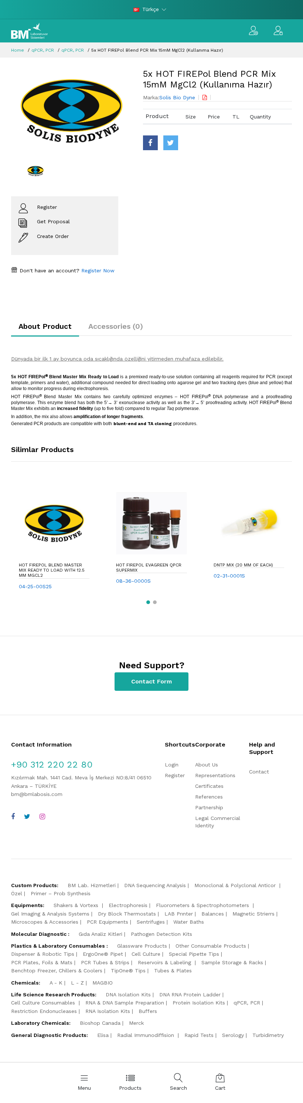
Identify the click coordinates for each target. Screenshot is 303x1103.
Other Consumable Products (211, 946)
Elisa (103, 1035)
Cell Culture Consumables (44, 1003)
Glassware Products (142, 946)
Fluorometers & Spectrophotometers (203, 905)
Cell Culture (146, 954)
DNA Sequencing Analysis (155, 885)
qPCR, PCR (42, 50)
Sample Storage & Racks (232, 962)
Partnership (209, 807)
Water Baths (188, 922)
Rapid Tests (199, 1035)
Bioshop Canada (100, 1023)
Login (171, 765)
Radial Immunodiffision (146, 1035)
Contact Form (151, 681)
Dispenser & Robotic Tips (42, 954)
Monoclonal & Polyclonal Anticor (236, 885)
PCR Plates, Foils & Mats (41, 962)
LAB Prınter (178, 914)
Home (17, 50)
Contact (259, 772)
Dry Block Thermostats (127, 914)
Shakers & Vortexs (77, 905)
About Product (45, 326)
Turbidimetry (268, 1035)
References (209, 797)
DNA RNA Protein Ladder (190, 994)
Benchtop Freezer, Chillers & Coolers (56, 970)
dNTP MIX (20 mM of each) (243, 565)
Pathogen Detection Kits (161, 934)
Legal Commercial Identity (217, 821)
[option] (71, 111)
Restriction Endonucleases (44, 1011)
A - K (56, 983)
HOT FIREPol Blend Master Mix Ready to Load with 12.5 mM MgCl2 (52, 570)
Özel (16, 893)
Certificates (209, 786)
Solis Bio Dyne (177, 97)
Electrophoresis (128, 905)
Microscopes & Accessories (44, 922)
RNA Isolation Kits (107, 1011)
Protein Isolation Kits (199, 1003)
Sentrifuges (151, 922)
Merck (136, 1023)
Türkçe (150, 9)
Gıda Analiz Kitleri (100, 934)
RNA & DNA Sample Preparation (124, 1003)
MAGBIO (102, 983)
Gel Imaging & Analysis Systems (50, 914)
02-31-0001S (229, 576)
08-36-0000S (133, 581)
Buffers (148, 1011)
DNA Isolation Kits (128, 994)
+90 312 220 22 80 (51, 764)
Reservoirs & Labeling (165, 962)
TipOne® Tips (128, 970)
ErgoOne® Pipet (103, 954)
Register (175, 775)
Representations (215, 775)
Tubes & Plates (173, 970)
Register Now (97, 270)
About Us (206, 765)
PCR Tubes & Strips (105, 962)
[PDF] (204, 97)
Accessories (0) (115, 326)
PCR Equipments (107, 922)
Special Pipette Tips (194, 954)
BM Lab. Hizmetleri (92, 885)
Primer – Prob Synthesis (61, 893)
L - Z (77, 983)
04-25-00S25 (35, 586)
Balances (212, 914)
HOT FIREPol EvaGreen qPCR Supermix (148, 567)
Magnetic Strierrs (253, 914)
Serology (233, 1035)
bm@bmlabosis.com (36, 794)
